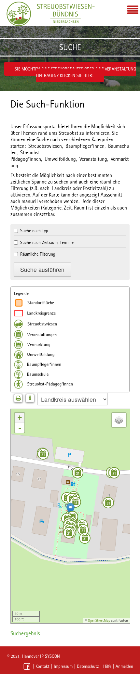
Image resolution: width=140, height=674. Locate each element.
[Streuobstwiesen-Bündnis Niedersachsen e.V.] (19, 14)
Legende (21, 293)
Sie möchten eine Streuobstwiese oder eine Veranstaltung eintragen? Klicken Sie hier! (75, 72)
